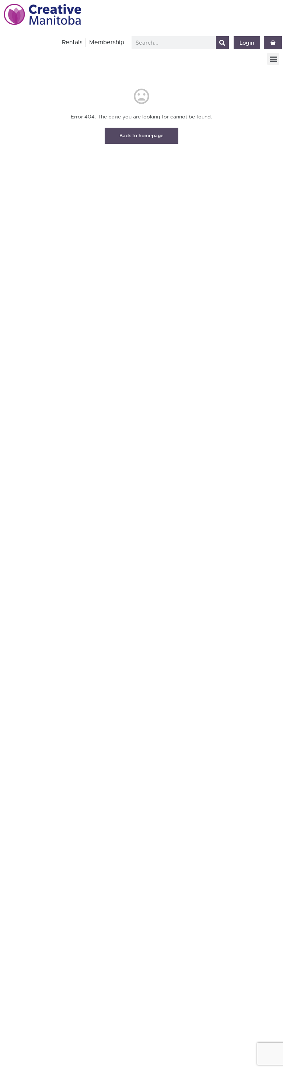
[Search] (222, 42)
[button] (273, 59)
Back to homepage (141, 135)
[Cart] (273, 42)
